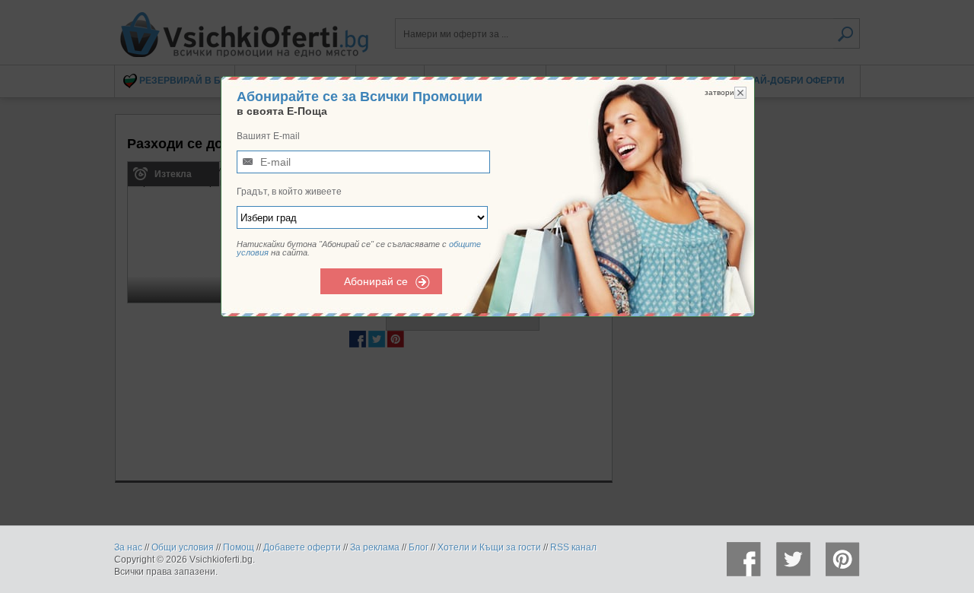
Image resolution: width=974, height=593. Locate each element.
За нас (128, 547)
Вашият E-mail (268, 136)
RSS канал (573, 547)
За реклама (374, 547)
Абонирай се (376, 281)
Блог (418, 547)
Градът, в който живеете (289, 191)
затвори (719, 92)
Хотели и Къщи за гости (489, 547)
